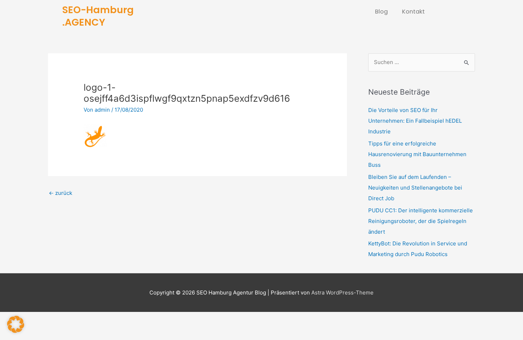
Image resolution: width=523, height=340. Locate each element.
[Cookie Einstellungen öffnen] (15, 331)
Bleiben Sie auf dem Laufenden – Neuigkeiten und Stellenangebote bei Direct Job (415, 188)
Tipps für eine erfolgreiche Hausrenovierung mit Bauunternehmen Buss (417, 154)
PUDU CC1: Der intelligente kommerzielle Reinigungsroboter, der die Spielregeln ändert (420, 221)
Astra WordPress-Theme (342, 292)
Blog (381, 11)
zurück (60, 193)
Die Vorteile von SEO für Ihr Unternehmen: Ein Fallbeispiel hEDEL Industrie (415, 121)
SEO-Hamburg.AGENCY (98, 16)
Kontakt (413, 11)
